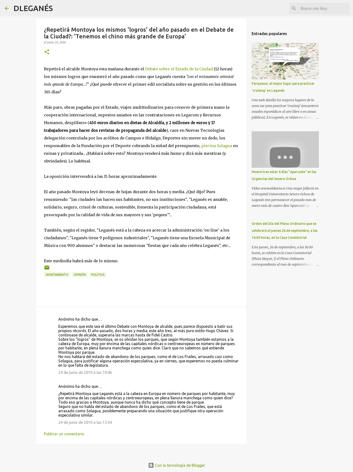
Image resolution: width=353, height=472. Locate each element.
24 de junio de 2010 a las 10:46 (85, 372)
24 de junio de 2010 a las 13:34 (85, 422)
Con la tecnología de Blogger (179, 465)
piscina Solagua (216, 145)
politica (97, 274)
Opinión (80, 274)
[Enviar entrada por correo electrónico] (47, 269)
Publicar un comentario (64, 434)
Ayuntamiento (57, 274)
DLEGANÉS (33, 8)
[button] (47, 52)
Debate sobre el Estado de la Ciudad (179, 68)
